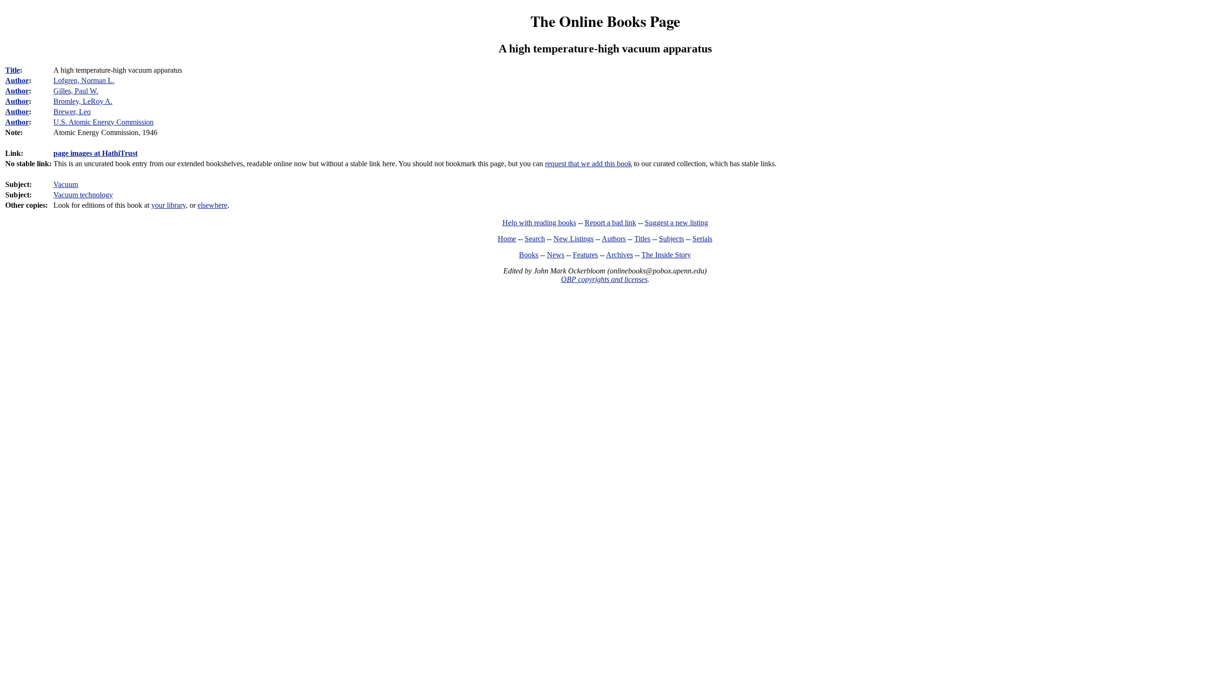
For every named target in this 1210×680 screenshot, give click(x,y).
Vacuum (65, 184)
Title (12, 70)
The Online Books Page (605, 21)
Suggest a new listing (676, 223)
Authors (614, 239)
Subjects (671, 239)
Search (535, 239)
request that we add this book (588, 164)
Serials (702, 239)
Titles (642, 239)
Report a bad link (610, 223)
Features (585, 255)
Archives (619, 255)
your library (168, 205)
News (555, 255)
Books (528, 255)
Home (507, 239)
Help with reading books (539, 223)
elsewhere (212, 205)
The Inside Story (666, 255)
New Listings (573, 239)
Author (17, 80)
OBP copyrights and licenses (604, 279)
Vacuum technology (83, 195)
